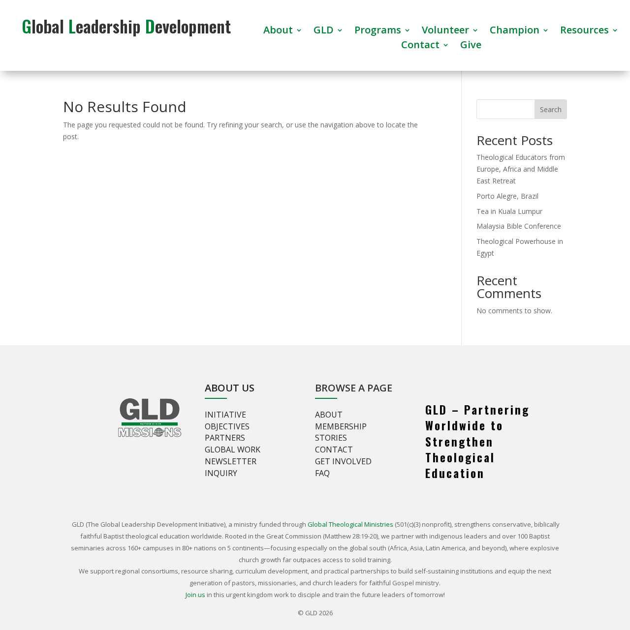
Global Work (232, 449)
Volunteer (445, 31)
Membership (341, 426)
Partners (225, 437)
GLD (324, 31)
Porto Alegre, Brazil (507, 196)
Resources (584, 31)
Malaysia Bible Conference (518, 226)
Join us (195, 594)
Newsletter (230, 461)
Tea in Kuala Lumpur (509, 211)
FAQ (322, 473)
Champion (514, 31)
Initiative (225, 414)
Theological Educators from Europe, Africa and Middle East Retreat (520, 168)
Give (470, 46)
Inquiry (221, 473)
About (278, 31)
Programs (377, 31)
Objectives (227, 426)
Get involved (343, 461)
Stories (331, 437)
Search (551, 109)
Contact (420, 46)
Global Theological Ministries (350, 524)
